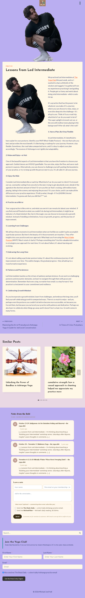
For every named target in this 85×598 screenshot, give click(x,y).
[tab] (38, 400)
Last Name (47, 553)
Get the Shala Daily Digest (14, 579)
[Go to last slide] (6, 372)
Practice (9, 66)
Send (17, 516)
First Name (6, 553)
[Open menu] (80, 3)
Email (4, 562)
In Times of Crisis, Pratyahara (71, 323)
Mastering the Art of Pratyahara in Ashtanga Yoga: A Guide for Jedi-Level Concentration (19, 325)
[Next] (79, 372)
